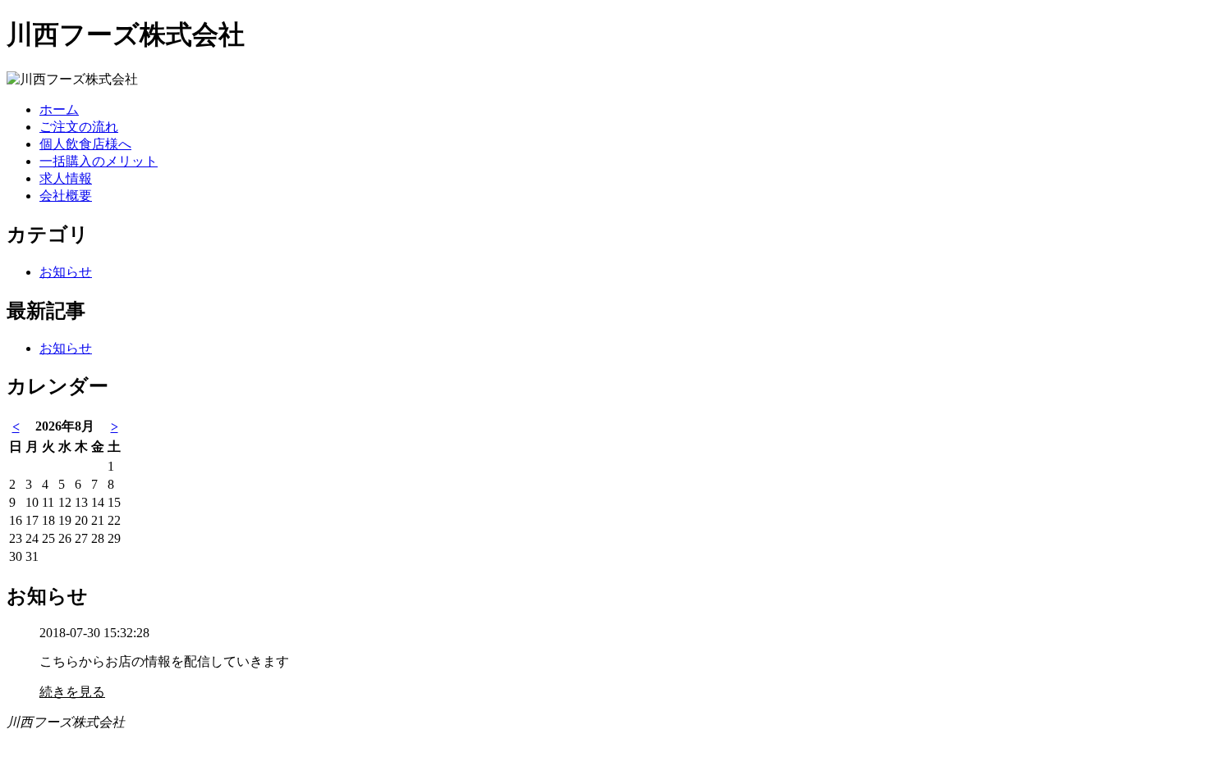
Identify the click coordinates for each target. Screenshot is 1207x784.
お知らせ (65, 272)
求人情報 (65, 178)
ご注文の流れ (78, 127)
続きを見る (72, 692)
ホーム (59, 109)
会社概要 (65, 196)
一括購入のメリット (98, 161)
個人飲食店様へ (85, 144)
